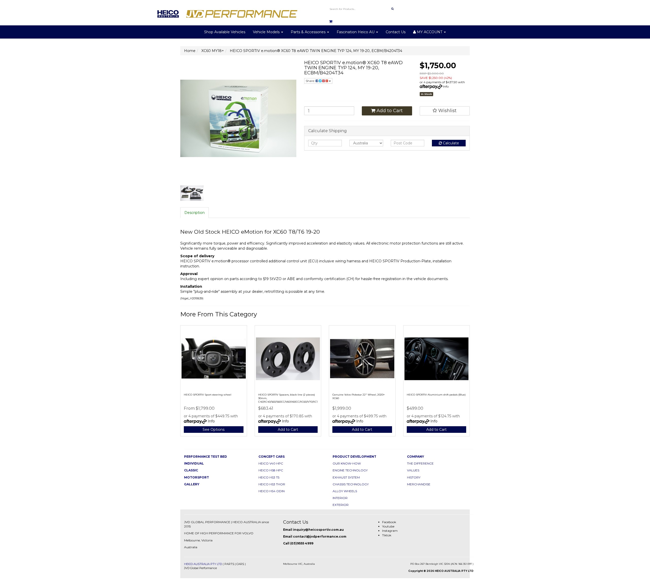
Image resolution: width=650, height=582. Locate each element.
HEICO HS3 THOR (271, 484)
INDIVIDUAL (194, 463)
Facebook (389, 522)
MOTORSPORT (196, 477)
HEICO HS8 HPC (270, 470)
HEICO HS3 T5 (268, 477)
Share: (311, 81)
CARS (240, 564)
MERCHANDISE (418, 484)
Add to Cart (389, 110)
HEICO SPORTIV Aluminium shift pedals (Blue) (436, 394)
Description (194, 212)
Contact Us (395, 32)
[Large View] (192, 193)
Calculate (450, 143)
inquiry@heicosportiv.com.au (318, 530)
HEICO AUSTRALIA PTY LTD (203, 564)
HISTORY (413, 477)
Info (446, 86)
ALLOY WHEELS (345, 491)
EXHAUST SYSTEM (346, 477)
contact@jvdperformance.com (319, 536)
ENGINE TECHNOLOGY (350, 470)
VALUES (413, 470)
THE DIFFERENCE (420, 463)
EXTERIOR (341, 505)
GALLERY (191, 484)
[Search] (392, 9)
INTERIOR (340, 498)
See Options (213, 429)
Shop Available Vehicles (224, 32)
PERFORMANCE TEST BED (205, 456)
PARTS (229, 564)
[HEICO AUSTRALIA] (227, 12)
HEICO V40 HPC (270, 463)
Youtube (388, 526)
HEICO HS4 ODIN (271, 491)
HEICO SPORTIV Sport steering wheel (207, 394)
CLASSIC (191, 470)
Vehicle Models (267, 32)
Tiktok (386, 535)
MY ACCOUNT (429, 32)
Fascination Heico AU (356, 32)
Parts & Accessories (309, 32)
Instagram (390, 531)
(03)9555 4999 (301, 543)
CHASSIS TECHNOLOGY (351, 484)
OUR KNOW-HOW (347, 463)
